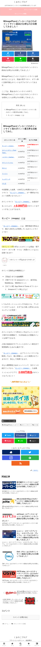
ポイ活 (36, 425)
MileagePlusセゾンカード (11, 425)
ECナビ (4, 168)
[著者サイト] (11, 452)
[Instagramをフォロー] (11, 457)
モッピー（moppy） (8, 146)
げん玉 (4, 183)
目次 (17, 105)
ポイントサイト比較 (9, 421)
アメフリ (5, 174)
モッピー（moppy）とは (16, 115)
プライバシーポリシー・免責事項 (20, 640)
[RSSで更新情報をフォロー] (20, 463)
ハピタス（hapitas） (8, 157)
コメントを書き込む (20, 617)
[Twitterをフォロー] (30, 452)
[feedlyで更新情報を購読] (30, 457)
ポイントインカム (7, 163)
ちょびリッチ (6, 179)
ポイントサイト (26, 425)
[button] (37, 361)
